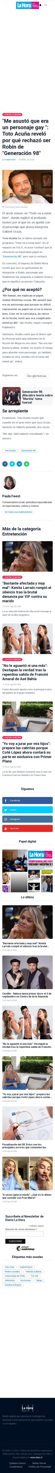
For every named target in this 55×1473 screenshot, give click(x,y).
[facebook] (5, 464)
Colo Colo (9, 1267)
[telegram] (19, 464)
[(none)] (9, 482)
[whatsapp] (26, 464)
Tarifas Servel (39, 1463)
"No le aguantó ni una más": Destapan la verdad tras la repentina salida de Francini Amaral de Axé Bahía (25, 672)
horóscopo (25, 1280)
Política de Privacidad (40, 1466)
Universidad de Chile (15, 1276)
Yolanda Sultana (33, 1271)
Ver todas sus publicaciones (18, 512)
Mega (39, 1280)
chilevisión (10, 1280)
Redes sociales (12, 1271)
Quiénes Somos (17, 1463)
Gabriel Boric (26, 1267)
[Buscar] (46, 5)
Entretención (14, 534)
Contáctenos (16, 1466)
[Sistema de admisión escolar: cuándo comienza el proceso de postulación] (19, 871)
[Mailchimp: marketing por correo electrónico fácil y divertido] (25, 1250)
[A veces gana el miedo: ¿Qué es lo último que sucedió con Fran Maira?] (27, 1173)
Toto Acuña (10, 450)
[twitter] (12, 464)
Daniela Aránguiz (13, 1285)
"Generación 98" (11, 256)
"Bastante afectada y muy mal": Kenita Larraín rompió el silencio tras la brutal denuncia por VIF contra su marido (26, 592)
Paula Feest (10, 160)
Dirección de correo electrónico (21, 1229)
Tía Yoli (34, 1276)
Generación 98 (28, 450)
